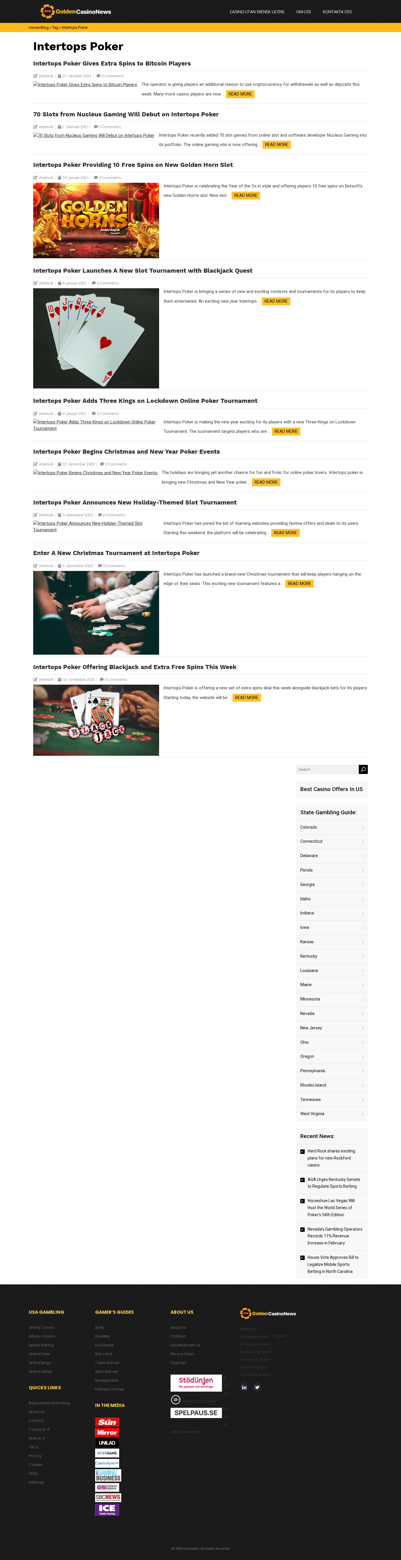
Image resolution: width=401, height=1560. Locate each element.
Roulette (102, 1336)
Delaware (309, 855)
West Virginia (312, 1113)
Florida (306, 870)
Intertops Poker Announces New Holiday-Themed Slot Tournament (135, 503)
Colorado (308, 827)
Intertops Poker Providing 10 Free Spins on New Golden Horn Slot (133, 165)
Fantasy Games (109, 1389)
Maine (306, 984)
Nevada (307, 1013)
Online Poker (39, 1353)
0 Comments (113, 76)
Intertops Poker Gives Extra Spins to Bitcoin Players (112, 64)
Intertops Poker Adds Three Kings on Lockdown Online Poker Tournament (145, 401)
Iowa (304, 927)
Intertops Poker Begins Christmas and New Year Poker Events (126, 452)
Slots (99, 1327)
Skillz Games (106, 1371)
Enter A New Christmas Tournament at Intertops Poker (116, 553)
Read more (240, 94)
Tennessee (310, 1099)
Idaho (305, 899)
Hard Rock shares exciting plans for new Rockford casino (331, 1158)
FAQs (33, 1473)
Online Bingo (40, 1362)
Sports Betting (41, 1345)
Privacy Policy (183, 1353)
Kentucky (308, 956)
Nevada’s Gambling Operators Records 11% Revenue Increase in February (335, 1236)
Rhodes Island (313, 1085)
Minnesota (310, 999)
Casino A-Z (39, 1429)
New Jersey (311, 1028)
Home (34, 27)
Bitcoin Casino (42, 1336)
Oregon (307, 1056)
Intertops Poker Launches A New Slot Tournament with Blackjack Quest (142, 271)
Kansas (307, 941)
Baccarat (103, 1353)
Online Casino (41, 1327)
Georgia (307, 884)
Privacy (35, 1455)
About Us (37, 1411)
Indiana (307, 913)
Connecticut (311, 841)
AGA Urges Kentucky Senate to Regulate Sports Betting (334, 1183)
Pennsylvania (312, 1070)
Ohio (304, 1042)
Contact (36, 1420)
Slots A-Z (37, 1438)
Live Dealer (104, 1345)
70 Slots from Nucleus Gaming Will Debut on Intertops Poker (126, 115)
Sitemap (36, 1482)
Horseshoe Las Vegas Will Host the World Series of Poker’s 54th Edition (331, 1207)
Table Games (107, 1362)
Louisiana (309, 970)
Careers (36, 1464)
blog (45, 27)
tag (55, 27)
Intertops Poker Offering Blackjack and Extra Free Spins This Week (135, 667)
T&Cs (33, 1447)
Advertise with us (186, 1345)
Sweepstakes (107, 1380)
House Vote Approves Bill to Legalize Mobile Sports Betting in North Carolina (333, 1264)
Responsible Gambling (49, 1402)
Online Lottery (40, 1371)
